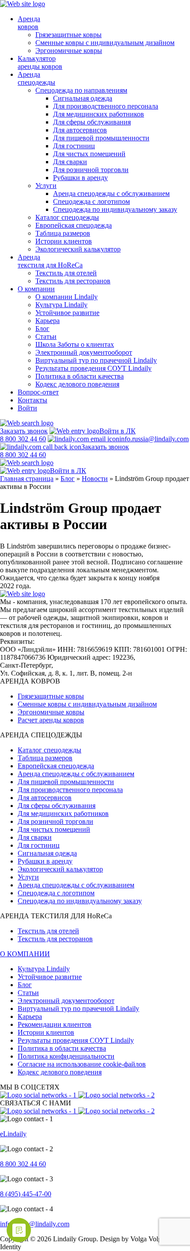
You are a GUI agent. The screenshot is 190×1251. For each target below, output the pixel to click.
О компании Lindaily (66, 297)
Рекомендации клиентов (54, 1024)
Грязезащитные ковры (68, 34)
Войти (27, 408)
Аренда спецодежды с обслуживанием (111, 193)
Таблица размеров (62, 233)
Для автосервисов (80, 130)
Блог (42, 328)
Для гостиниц (74, 146)
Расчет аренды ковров (51, 720)
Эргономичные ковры (68, 50)
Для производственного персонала (105, 106)
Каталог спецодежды (67, 217)
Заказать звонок (24, 431)
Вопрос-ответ (38, 392)
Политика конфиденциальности (66, 1056)
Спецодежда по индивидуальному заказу (115, 209)
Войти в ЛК (117, 431)
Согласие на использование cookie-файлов (82, 1064)
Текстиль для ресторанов (72, 281)
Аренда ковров (29, 22)
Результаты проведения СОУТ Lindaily (93, 368)
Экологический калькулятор (78, 249)
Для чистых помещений (89, 154)
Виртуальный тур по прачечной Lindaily (96, 360)
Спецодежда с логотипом (91, 201)
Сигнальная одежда (82, 98)
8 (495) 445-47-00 (25, 1194)
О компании (36, 289)
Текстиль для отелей (66, 273)
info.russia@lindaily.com (154, 439)
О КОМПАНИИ (25, 954)
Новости (95, 478)
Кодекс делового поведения (77, 384)
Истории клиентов (63, 241)
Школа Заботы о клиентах (74, 344)
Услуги (46, 185)
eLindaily (13, 1134)
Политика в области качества (79, 376)
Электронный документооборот (83, 352)
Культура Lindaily (61, 304)
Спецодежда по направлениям (81, 90)
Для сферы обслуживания (92, 122)
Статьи (46, 336)
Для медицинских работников (98, 114)
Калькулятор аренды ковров (40, 62)
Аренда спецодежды (36, 78)
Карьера (47, 320)
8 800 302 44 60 (23, 1164)
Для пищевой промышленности (101, 138)
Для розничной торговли (91, 169)
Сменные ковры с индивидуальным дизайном (105, 42)
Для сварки (70, 161)
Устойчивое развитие (67, 312)
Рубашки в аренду (80, 177)
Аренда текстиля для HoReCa (50, 261)
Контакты (32, 400)
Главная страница (26, 478)
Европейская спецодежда (73, 225)
